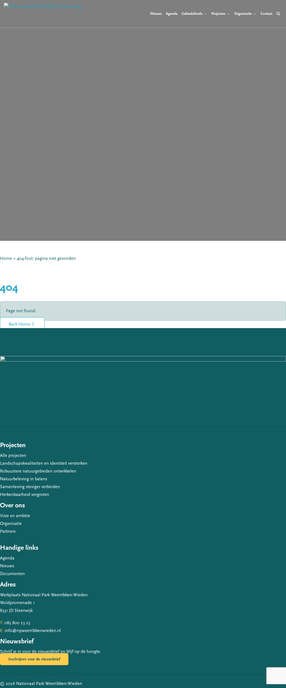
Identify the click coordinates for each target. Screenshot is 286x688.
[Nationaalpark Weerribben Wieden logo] (43, 14)
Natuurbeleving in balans (23, 478)
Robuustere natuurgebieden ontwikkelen (38, 471)
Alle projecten (13, 455)
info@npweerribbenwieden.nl (33, 630)
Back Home (19, 324)
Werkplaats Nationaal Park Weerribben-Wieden (44, 594)
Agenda (7, 558)
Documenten (12, 573)
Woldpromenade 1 (17, 602)
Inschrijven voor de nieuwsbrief (34, 659)
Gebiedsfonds (192, 13)
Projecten (218, 13)
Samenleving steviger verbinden (30, 486)
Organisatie (11, 523)
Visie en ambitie (15, 515)
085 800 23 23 (17, 622)
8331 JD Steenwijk (16, 610)
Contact (266, 13)
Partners (8, 531)
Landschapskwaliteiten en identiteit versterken (43, 463)
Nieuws (7, 565)
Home (6, 258)
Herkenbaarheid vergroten (24, 494)
